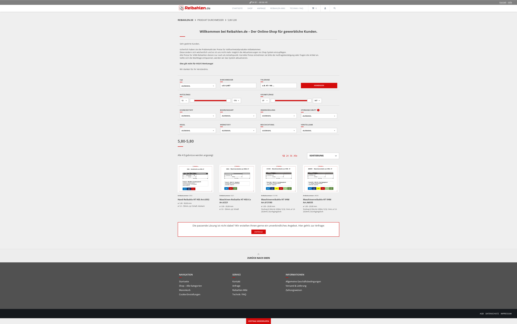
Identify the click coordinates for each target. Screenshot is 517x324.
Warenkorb (185, 290)
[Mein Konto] (325, 8)
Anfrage (261, 8)
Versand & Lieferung (296, 285)
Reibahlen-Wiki (277, 8)
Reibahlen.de (185, 20)
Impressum (506, 313)
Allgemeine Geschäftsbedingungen (303, 281)
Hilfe (510, 2)
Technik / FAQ (296, 8)
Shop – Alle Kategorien (190, 285)
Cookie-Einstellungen (189, 294)
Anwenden (319, 85)
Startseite (237, 8)
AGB (482, 313)
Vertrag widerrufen (258, 321)
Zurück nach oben (258, 257)
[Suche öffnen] (334, 8)
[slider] (192, 100)
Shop (249, 8)
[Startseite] (195, 8)
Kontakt (502, 2)
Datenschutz (492, 313)
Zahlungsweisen (294, 290)
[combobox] (198, 85)
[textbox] (197, 86)
